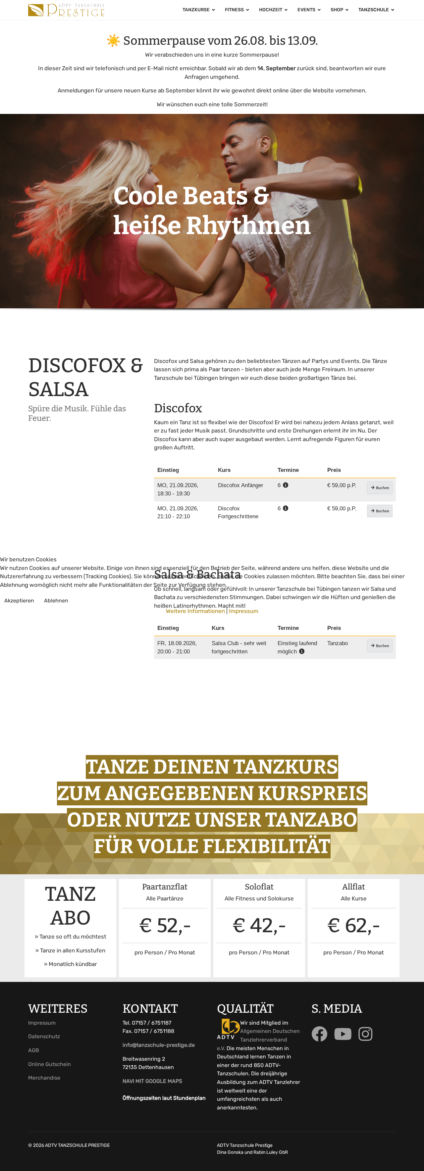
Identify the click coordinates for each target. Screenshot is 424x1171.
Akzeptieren (19, 600)
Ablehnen (56, 600)
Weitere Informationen (195, 611)
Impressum (243, 611)
